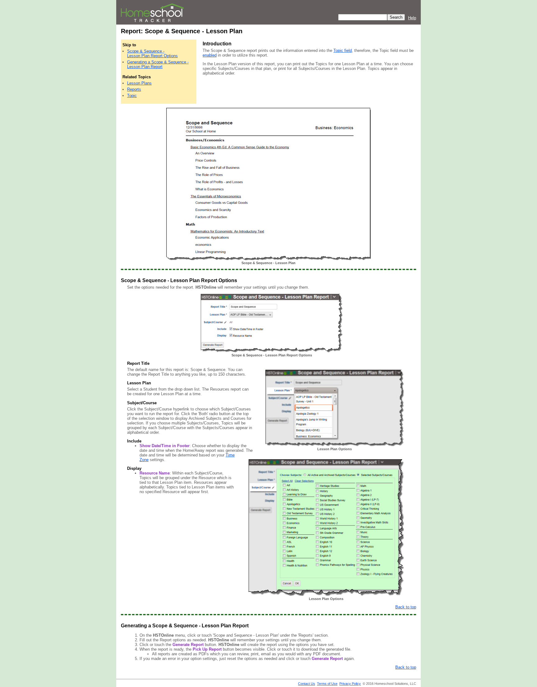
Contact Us (306, 683)
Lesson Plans (139, 83)
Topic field (342, 50)
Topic (132, 95)
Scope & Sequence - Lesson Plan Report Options (152, 53)
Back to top (405, 607)
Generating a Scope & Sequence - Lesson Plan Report (158, 64)
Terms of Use (327, 683)
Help (412, 18)
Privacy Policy (350, 683)
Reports (134, 89)
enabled (210, 55)
